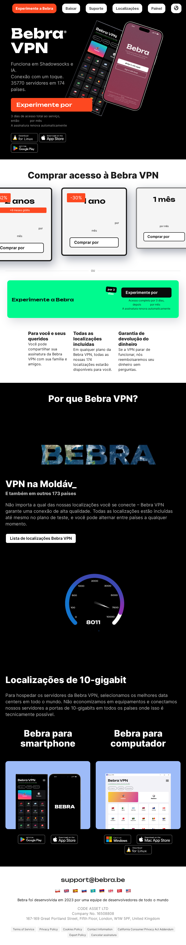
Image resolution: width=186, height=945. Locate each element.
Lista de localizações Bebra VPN (41, 538)
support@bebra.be (93, 879)
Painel (156, 8)
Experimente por (51, 104)
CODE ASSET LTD (93, 908)
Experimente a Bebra (34, 8)
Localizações (127, 8)
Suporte (96, 8)
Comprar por (94, 242)
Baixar (71, 8)
